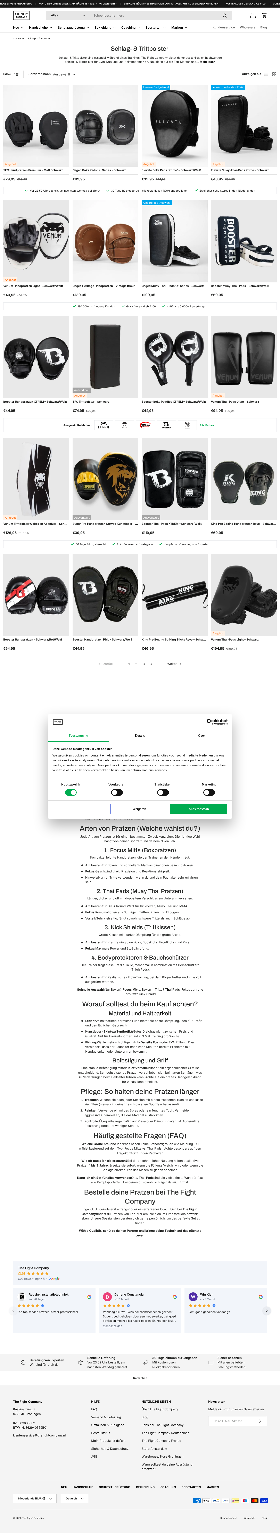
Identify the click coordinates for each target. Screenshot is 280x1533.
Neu (16, 27)
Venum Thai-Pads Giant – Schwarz (235, 401)
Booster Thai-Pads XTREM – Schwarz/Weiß (172, 523)
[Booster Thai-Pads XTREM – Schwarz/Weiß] (175, 479)
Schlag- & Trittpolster (39, 38)
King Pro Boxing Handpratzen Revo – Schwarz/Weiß (244, 523)
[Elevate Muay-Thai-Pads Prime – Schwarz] (244, 126)
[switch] (117, 792)
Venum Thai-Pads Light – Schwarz (235, 639)
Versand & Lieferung (106, 1417)
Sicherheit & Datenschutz (110, 1449)
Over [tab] (201, 735)
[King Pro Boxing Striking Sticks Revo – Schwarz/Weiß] (175, 595)
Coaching (128, 27)
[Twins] (145, 425)
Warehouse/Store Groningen (162, 1456)
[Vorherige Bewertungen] (13, 1311)
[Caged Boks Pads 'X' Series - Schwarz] (106, 126)
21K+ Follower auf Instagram (135, 544)
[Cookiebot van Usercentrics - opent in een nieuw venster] (210, 722)
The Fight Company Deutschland (165, 1433)
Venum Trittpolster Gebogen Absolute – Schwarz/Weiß (36, 523)
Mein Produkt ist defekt (108, 1441)
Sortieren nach (39, 74)
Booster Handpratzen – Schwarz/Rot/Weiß (32, 639)
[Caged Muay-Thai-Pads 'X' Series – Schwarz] (175, 241)
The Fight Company (33, 1518)
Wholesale (247, 27)
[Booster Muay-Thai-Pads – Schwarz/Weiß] (244, 241)
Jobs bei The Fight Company (162, 1425)
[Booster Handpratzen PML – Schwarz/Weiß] (106, 595)
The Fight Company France (161, 1441)
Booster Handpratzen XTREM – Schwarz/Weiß (35, 401)
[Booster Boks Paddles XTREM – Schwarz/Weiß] (175, 357)
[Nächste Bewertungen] (267, 1311)
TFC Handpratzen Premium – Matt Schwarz (33, 170)
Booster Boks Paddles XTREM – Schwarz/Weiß (174, 401)
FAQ (94, 1409)
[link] (106, 664)
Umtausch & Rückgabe (107, 1425)
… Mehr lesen (205, 61)
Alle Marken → (208, 425)
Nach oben (140, 1378)
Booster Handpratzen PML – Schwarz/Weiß (102, 639)
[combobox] (139, 15)
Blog (263, 27)
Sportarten (153, 27)
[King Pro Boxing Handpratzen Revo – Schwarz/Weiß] (244, 479)
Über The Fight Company (160, 1409)
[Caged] (103, 425)
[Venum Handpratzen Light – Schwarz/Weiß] (36, 241)
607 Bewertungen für (32, 1278)
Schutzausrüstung (71, 27)
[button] (264, 15)
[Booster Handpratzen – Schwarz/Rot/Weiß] (36, 595)
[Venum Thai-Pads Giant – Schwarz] (244, 357)
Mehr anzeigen (112, 1325)
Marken (177, 27)
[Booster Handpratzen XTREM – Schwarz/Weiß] (36, 357)
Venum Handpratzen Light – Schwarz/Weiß (33, 286)
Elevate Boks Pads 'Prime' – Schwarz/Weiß (171, 170)
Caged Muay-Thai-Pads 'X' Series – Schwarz (173, 286)
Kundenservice (224, 27)
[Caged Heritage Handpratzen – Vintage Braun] (106, 241)
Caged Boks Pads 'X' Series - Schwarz (99, 170)
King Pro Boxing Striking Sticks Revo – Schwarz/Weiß (175, 639)
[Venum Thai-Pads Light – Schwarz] (244, 595)
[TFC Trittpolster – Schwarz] (106, 357)
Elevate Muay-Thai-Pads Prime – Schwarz (240, 170)
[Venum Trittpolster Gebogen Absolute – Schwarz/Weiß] (36, 479)
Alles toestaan (199, 809)
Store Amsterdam (154, 1449)
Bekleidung (103, 27)
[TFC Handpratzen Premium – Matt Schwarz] (36, 126)
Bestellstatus (100, 1433)
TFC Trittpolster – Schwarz (91, 401)
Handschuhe (38, 27)
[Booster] (166, 425)
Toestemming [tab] (78, 735)
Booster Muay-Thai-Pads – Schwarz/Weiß (240, 286)
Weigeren (139, 809)
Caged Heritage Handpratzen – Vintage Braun (104, 286)
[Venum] (124, 425)
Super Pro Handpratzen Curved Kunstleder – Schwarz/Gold (106, 523)
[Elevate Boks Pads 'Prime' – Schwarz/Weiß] (175, 126)
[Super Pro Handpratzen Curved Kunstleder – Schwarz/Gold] (106, 479)
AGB (94, 1456)
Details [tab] (140, 735)
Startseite (18, 38)
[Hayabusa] (187, 425)
